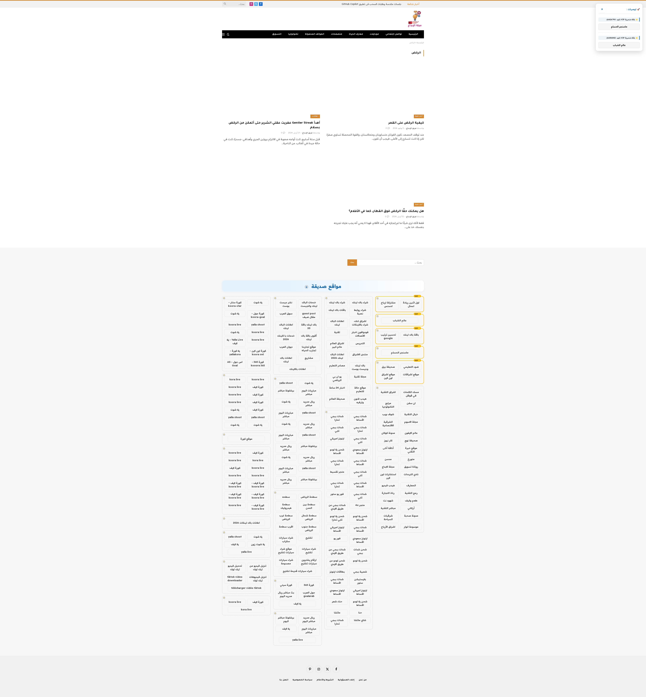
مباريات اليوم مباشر (309, 392)
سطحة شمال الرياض (308, 517)
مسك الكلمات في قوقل (411, 394)
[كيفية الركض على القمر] (375, 90)
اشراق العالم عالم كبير (337, 345)
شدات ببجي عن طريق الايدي (337, 507)
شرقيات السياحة (388, 517)
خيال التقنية (411, 414)
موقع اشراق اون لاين (388, 376)
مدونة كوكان (388, 432)
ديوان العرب (286, 346)
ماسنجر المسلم (399, 352)
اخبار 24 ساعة (337, 387)
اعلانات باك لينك (286, 359)
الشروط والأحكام (325, 680)
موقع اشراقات (411, 374)
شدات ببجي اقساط (360, 418)
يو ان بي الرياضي (337, 378)
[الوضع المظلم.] (228, 34)
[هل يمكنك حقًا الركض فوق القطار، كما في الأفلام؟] (375, 178)
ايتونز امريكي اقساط (337, 529)
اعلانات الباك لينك (337, 323)
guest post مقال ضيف (309, 315)
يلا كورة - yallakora (235, 352)
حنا (360, 612)
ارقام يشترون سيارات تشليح (309, 561)
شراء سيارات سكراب (286, 539)
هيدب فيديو (388, 485)
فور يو (337, 538)
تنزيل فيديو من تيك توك (257, 567)
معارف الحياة (356, 34)
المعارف (411, 485)
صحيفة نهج (411, 440)
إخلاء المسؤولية (346, 680)
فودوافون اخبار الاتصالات (360, 334)
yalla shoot (286, 382)
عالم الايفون (411, 432)
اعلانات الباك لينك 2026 (337, 356)
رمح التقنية (411, 492)
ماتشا (337, 612)
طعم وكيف (411, 500)
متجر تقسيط (337, 471)
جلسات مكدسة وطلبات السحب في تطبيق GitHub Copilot (371, 4)
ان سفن (411, 403)
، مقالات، (315, 116)
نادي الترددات (411, 474)
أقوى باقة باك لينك (309, 337)
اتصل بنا (283, 680)
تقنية (337, 332)
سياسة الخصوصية (302, 680)
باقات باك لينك (337, 309)
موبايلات (374, 34)
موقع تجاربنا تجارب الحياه (309, 348)
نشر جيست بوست (286, 304)
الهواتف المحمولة (314, 34)
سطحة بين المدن (309, 506)
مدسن (388, 459)
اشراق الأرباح (388, 526)
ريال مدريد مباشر (309, 403)
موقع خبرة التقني (411, 450)
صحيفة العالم (337, 398)
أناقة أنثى (388, 448)
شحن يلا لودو (360, 560)
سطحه (286, 496)
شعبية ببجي (360, 571)
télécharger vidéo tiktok (246, 588)
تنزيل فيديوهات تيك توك (257, 578)
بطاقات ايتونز (337, 571)
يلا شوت (308, 382)
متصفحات (336, 34)
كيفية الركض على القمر (406, 123)
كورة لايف (258, 387)
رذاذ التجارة (388, 492)
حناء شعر (337, 601)
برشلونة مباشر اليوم (286, 619)
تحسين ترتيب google (388, 336)
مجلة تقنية (360, 376)
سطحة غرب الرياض (286, 517)
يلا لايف (297, 603)
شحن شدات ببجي (360, 551)
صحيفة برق (388, 366)
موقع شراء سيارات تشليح (286, 550)
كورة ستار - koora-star (235, 304)
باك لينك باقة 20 (309, 326)
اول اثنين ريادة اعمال (411, 304)
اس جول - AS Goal (234, 363)
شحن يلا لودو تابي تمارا (337, 518)
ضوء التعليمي (411, 366)
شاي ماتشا (360, 620)
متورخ (411, 459)
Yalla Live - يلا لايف (235, 341)
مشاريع (309, 357)
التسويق (276, 34)
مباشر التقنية (388, 508)
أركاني (411, 508)
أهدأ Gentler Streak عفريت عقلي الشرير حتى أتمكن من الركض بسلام (274, 125)
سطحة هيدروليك (286, 506)
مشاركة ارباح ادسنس (388, 304)
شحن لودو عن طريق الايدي (337, 562)
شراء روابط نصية (360, 311)
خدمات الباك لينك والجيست (309, 304)
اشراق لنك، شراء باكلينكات (360, 323)
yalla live (297, 639)
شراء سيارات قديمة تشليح (297, 571)
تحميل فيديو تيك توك (235, 567)
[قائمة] (223, 34)
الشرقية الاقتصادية (388, 423)
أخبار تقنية (419, 116)
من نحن (363, 680)
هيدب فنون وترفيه (360, 400)
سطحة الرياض (309, 496)
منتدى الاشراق (360, 354)
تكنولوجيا (293, 34)
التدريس (360, 343)
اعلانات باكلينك (297, 369)
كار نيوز (388, 440)
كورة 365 (309, 584)
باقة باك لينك (411, 334)
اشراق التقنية (388, 392)
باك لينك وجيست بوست (360, 367)
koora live (235, 324)
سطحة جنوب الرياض (308, 528)
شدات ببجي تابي (337, 429)
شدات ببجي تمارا (337, 418)
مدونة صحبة (411, 515)
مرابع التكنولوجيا (388, 405)
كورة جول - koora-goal (258, 315)
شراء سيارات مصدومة (286, 561)
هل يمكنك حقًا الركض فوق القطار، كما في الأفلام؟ (386, 211)
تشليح (309, 537)
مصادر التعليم (337, 365)
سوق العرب (286, 313)
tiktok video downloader (234, 578)
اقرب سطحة (286, 526)
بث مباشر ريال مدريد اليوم (286, 594)
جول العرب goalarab (309, 594)
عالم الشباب (399, 320)
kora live (234, 379)
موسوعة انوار (411, 526)
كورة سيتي (286, 584)
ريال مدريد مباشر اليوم (308, 619)
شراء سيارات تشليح (309, 550)
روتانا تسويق (411, 466)
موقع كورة (246, 438)
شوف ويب (388, 414)
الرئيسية (413, 34)
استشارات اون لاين (388, 476)
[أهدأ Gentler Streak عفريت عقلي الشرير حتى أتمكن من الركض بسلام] (271, 90)
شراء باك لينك (360, 302)
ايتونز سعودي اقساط (360, 451)
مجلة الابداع (388, 466)
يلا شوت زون (258, 544)
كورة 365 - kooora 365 (258, 363)
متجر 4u (360, 505)
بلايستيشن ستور (360, 581)
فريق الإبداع (411, 128)
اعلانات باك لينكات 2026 (246, 522)
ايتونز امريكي (337, 438)
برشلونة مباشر (286, 390)
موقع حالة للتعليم (360, 389)
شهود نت (388, 500)
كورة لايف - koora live (258, 485)
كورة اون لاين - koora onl (258, 352)
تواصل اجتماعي (394, 34)
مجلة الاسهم (411, 421)
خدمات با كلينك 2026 (286, 337)
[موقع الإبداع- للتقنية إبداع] (415, 19)
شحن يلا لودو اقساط (337, 451)
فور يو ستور (337, 494)
